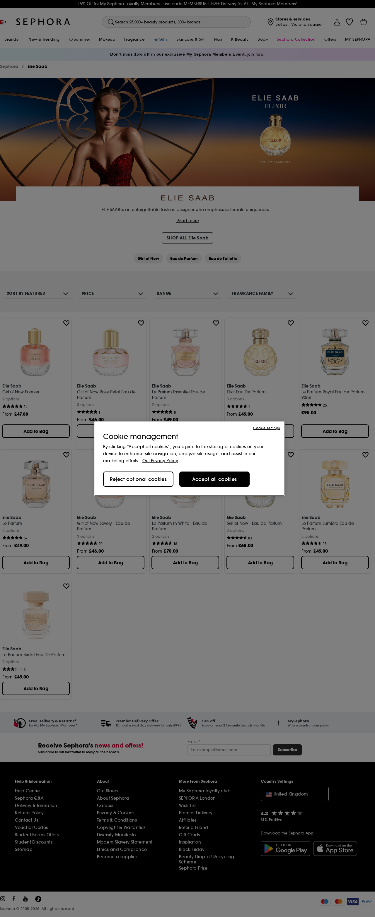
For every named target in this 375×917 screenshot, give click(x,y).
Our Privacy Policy (160, 460)
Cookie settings (266, 428)
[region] (189, 458)
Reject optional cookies (138, 479)
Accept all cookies (214, 479)
